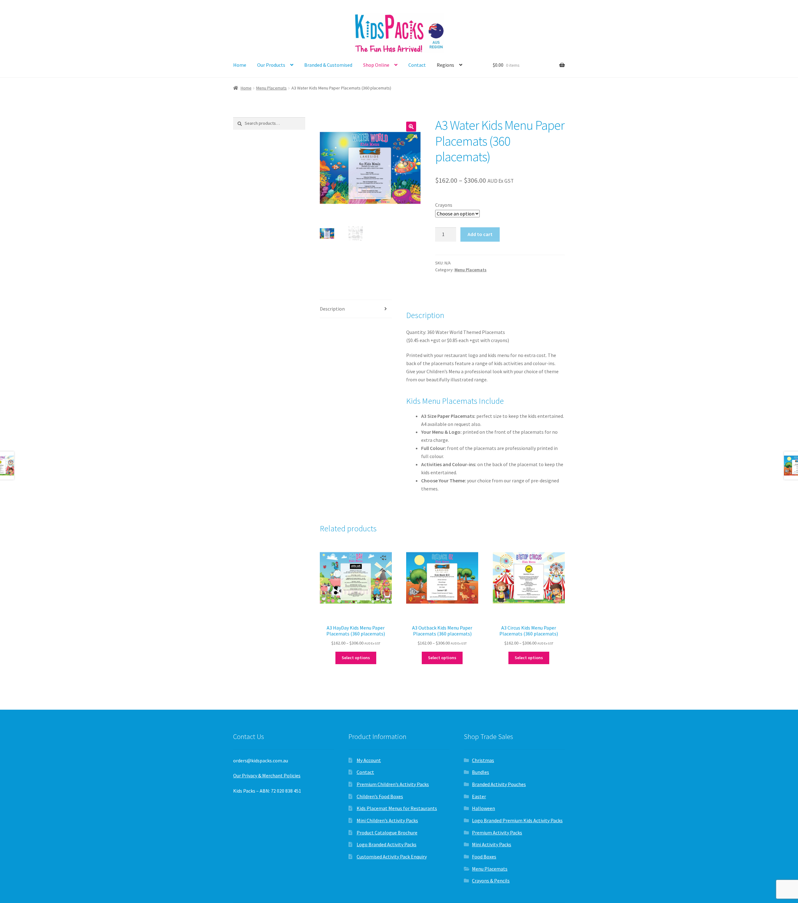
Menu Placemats (271, 88)
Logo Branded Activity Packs (386, 844)
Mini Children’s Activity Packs (387, 820)
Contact (417, 65)
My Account (369, 760)
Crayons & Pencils (491, 880)
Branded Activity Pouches (499, 784)
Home (239, 65)
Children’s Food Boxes (380, 796)
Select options (356, 657)
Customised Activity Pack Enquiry (392, 856)
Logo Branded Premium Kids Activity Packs (517, 820)
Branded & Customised (328, 65)
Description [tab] (332, 309)
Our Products (271, 65)
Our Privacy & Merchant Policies (266, 775)
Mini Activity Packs (491, 844)
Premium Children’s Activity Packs (393, 784)
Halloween (483, 808)
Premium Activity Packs (497, 832)
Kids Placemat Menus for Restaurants (397, 808)
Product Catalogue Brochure (387, 832)
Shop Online (376, 65)
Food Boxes (484, 856)
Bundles (480, 772)
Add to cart (480, 234)
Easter (479, 796)
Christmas (483, 760)
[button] (411, 127)
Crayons (443, 205)
